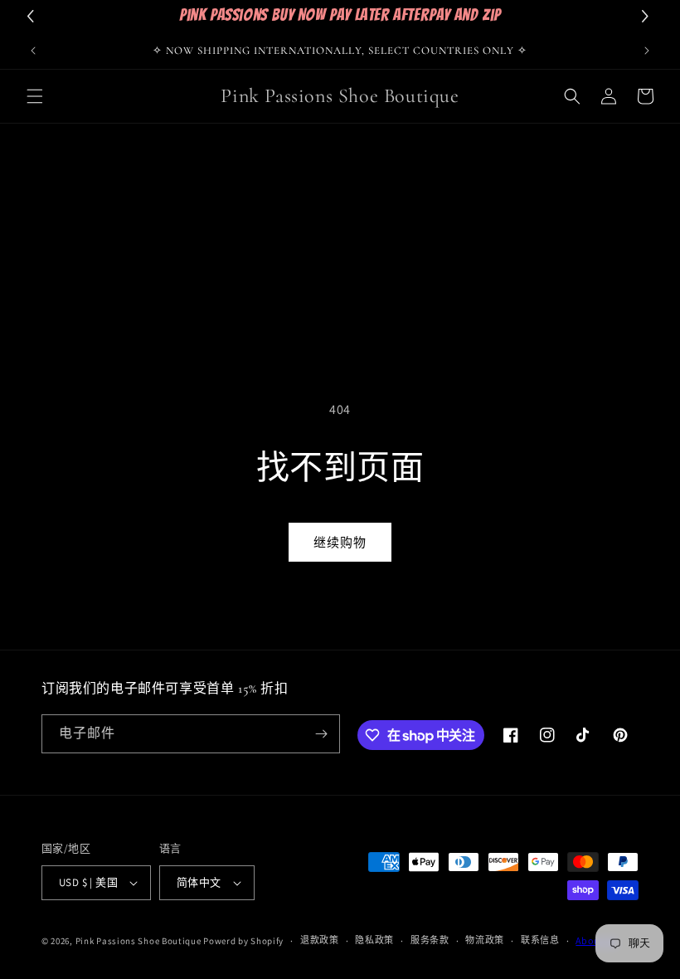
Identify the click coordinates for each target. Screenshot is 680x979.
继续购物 (340, 542)
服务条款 (429, 940)
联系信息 (540, 940)
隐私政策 (374, 940)
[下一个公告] (647, 50)
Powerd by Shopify (243, 941)
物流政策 (484, 940)
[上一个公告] (33, 50)
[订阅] (321, 733)
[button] (35, 96)
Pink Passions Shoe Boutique (138, 941)
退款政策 (319, 940)
